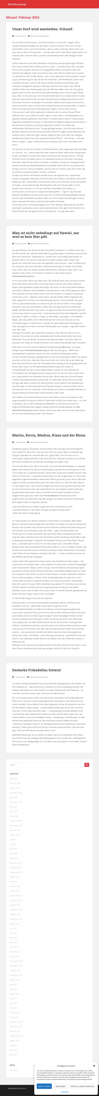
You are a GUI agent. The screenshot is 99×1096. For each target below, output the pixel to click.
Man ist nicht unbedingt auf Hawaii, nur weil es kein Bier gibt (45, 235)
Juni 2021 (13, 807)
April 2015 (14, 989)
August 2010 (15, 1041)
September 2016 (16, 919)
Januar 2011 (14, 1017)
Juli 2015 (13, 984)
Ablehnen (60, 1086)
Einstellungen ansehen (82, 1086)
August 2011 (15, 994)
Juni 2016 (13, 933)
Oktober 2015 (15, 970)
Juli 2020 (13, 839)
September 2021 (16, 802)
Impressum (65, 1092)
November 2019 (16, 867)
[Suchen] (86, 765)
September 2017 (16, 910)
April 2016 (14, 942)
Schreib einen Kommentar (39, 36)
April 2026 (14, 779)
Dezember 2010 (16, 1022)
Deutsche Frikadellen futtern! (36, 670)
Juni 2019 (13, 881)
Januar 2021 (14, 816)
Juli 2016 (13, 928)
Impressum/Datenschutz (17, 1088)
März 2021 (14, 811)
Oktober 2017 (15, 905)
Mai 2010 (13, 1050)
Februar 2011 (15, 1012)
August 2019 (15, 877)
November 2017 (16, 900)
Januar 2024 (14, 788)
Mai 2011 (13, 998)
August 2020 (15, 835)
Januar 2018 (14, 891)
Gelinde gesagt (17, 4)
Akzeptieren (44, 1086)
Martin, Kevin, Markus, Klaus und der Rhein (48, 435)
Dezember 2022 (16, 793)
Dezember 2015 (16, 961)
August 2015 (15, 980)
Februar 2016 (15, 952)
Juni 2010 (13, 1045)
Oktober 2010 (15, 1031)
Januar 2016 (14, 956)
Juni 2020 (13, 844)
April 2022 (14, 797)
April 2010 (14, 1055)
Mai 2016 (13, 938)
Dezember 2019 (16, 863)
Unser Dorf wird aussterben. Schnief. (42, 29)
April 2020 (14, 853)
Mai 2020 (13, 849)
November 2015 (16, 966)
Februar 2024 (15, 783)
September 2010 (16, 1036)
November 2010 (16, 1026)
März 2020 (14, 858)
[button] (94, 1066)
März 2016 (14, 947)
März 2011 (14, 1008)
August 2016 (15, 924)
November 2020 (16, 825)
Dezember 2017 (16, 896)
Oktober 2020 (15, 830)
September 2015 (16, 975)
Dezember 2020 (16, 821)
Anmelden (14, 1070)
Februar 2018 (15, 886)
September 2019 (16, 872)
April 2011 (14, 1003)
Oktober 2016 (15, 914)
